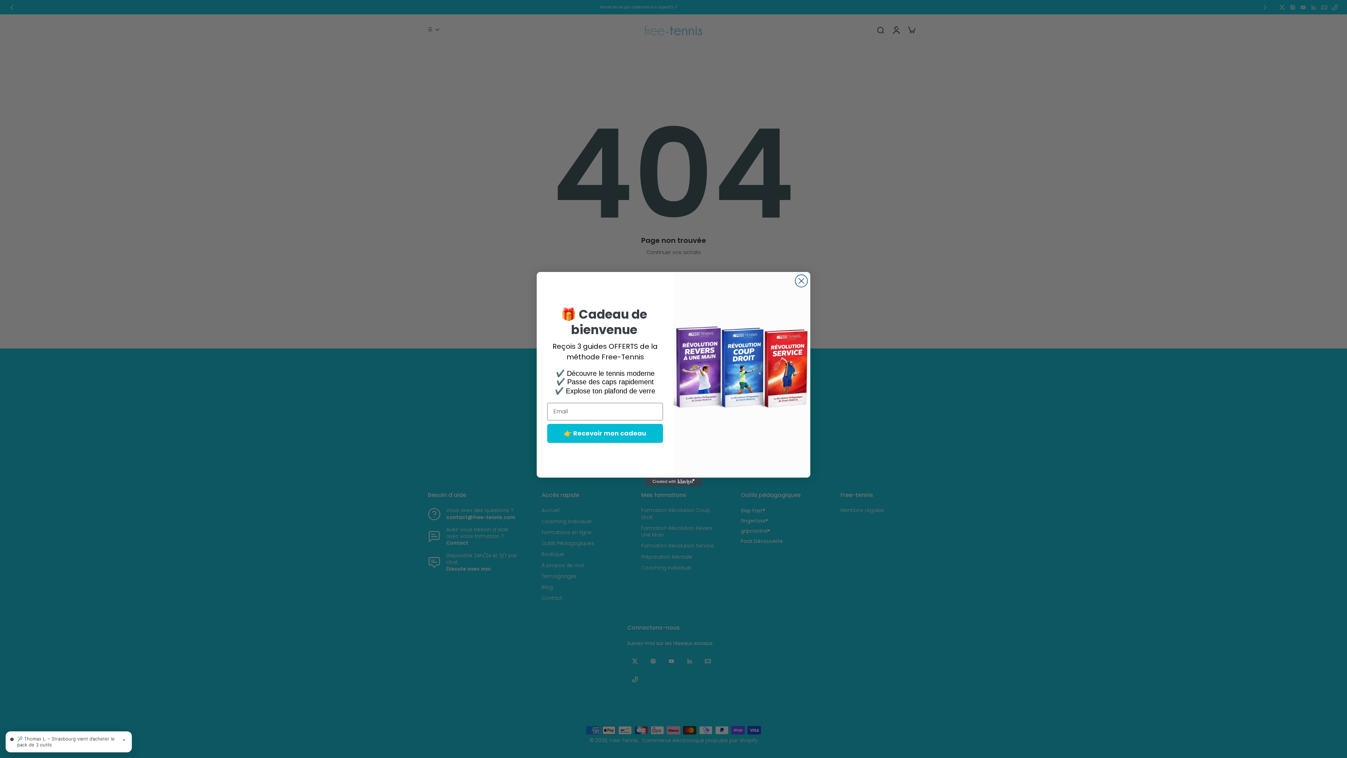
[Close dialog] (801, 281)
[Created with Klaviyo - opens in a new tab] (673, 482)
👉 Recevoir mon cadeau (605, 433)
